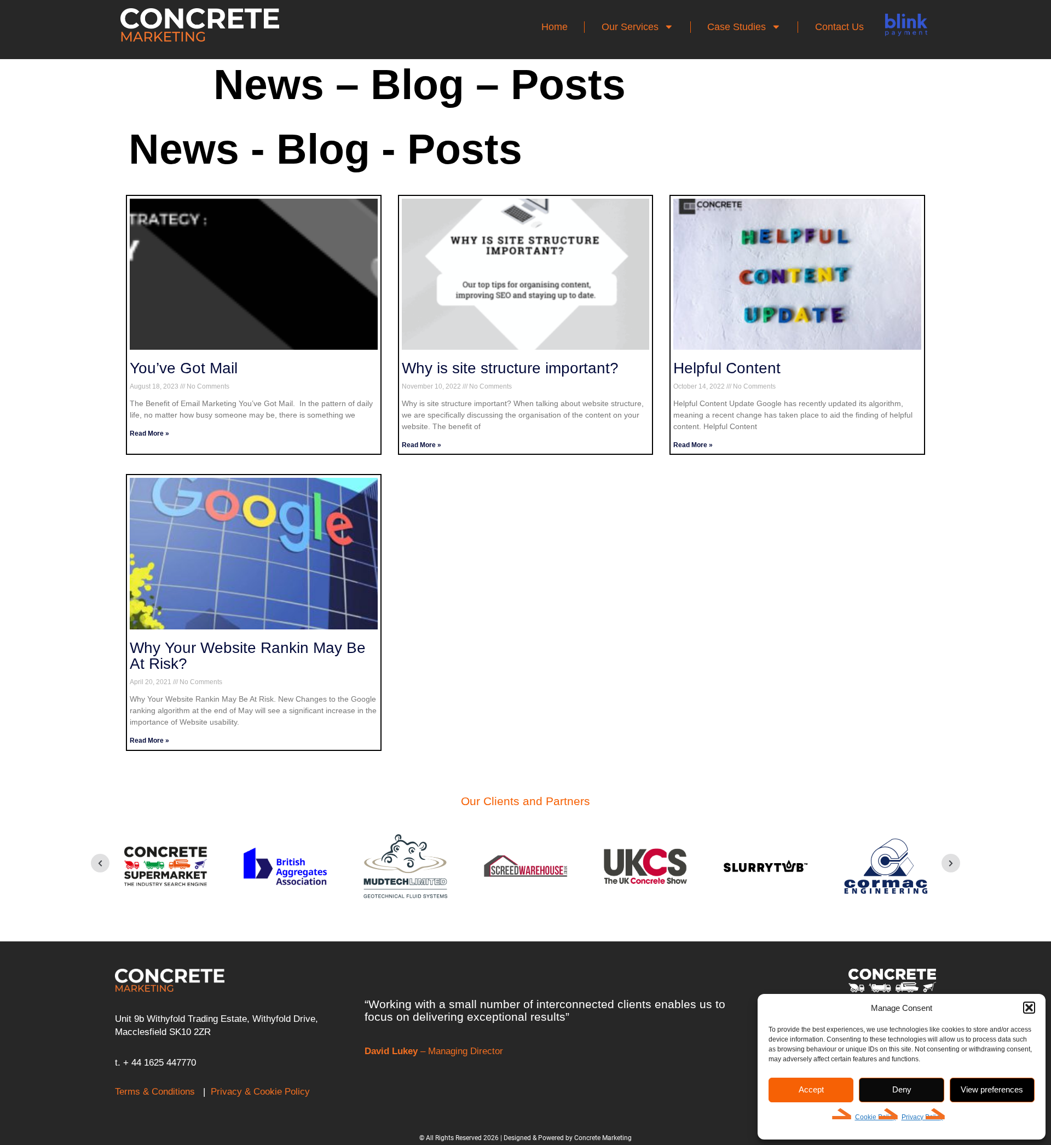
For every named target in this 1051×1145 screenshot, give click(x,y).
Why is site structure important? (510, 368)
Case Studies (736, 26)
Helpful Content (727, 368)
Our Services (630, 26)
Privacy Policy (922, 1117)
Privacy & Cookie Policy (260, 1091)
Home (554, 26)
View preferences (992, 1089)
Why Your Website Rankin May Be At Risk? (248, 656)
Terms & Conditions (155, 1091)
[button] (1029, 1007)
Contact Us (839, 26)
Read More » (149, 433)
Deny (901, 1089)
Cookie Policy (875, 1117)
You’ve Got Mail (184, 368)
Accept (811, 1089)
